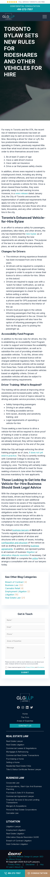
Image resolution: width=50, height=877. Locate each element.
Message (10, 648)
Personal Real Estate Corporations (21, 809)
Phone (10, 634)
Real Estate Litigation (15, 744)
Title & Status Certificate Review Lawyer (23, 769)
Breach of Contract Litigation (19, 840)
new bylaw (31, 234)
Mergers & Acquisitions (16, 806)
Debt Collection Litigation (17, 844)
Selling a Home (13, 762)
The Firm (25, 717)
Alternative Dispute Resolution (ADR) (22, 837)
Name (9, 620)
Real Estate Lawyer (14, 741)
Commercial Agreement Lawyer (20, 796)
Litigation (9, 594)
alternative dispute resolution (15, 555)
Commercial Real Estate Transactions (22, 755)
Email (9, 627)
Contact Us (25, 726)
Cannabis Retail (12, 588)
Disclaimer (41, 667)
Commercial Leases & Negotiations (21, 748)
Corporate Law (12, 783)
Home (25, 714)
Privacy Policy (30, 667)
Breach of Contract (14, 582)
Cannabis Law (12, 813)
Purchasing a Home (15, 759)
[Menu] (44, 17)
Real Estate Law (13, 598)
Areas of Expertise (25, 721)
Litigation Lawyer (13, 826)
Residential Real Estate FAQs (18, 766)
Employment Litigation (16, 591)
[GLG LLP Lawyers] (8, 16)
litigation (31, 552)
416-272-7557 (14, 873)
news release (21, 193)
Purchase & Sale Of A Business (20, 792)
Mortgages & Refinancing (17, 752)
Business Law (11, 585)
